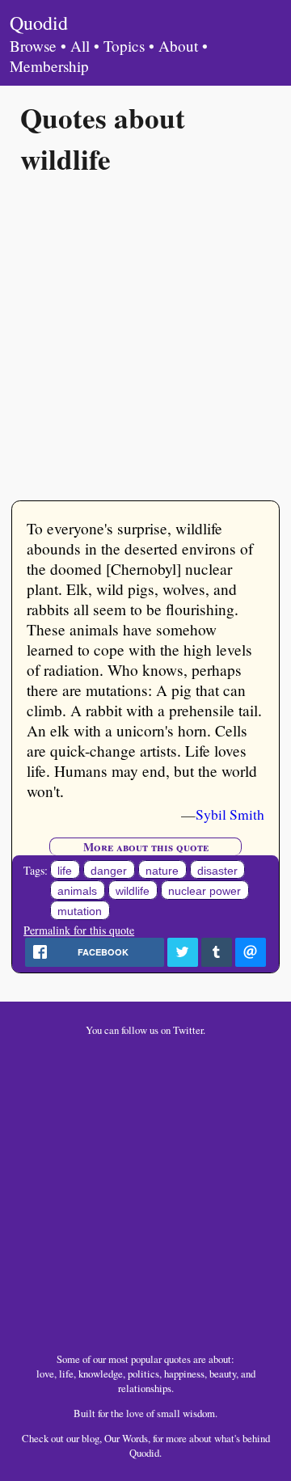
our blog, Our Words (107, 1438)
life (64, 870)
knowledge (100, 1373)
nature (162, 870)
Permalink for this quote (78, 930)
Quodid (39, 23)
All (80, 46)
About (178, 46)
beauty (222, 1373)
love (45, 1373)
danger (109, 870)
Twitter (188, 1030)
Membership (49, 66)
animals (77, 890)
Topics (124, 46)
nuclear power (204, 890)
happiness (184, 1373)
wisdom (199, 1413)
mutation (79, 911)
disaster (217, 870)
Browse (33, 46)
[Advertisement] (145, 336)
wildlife (133, 890)
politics (143, 1373)
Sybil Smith (230, 814)
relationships (144, 1388)
